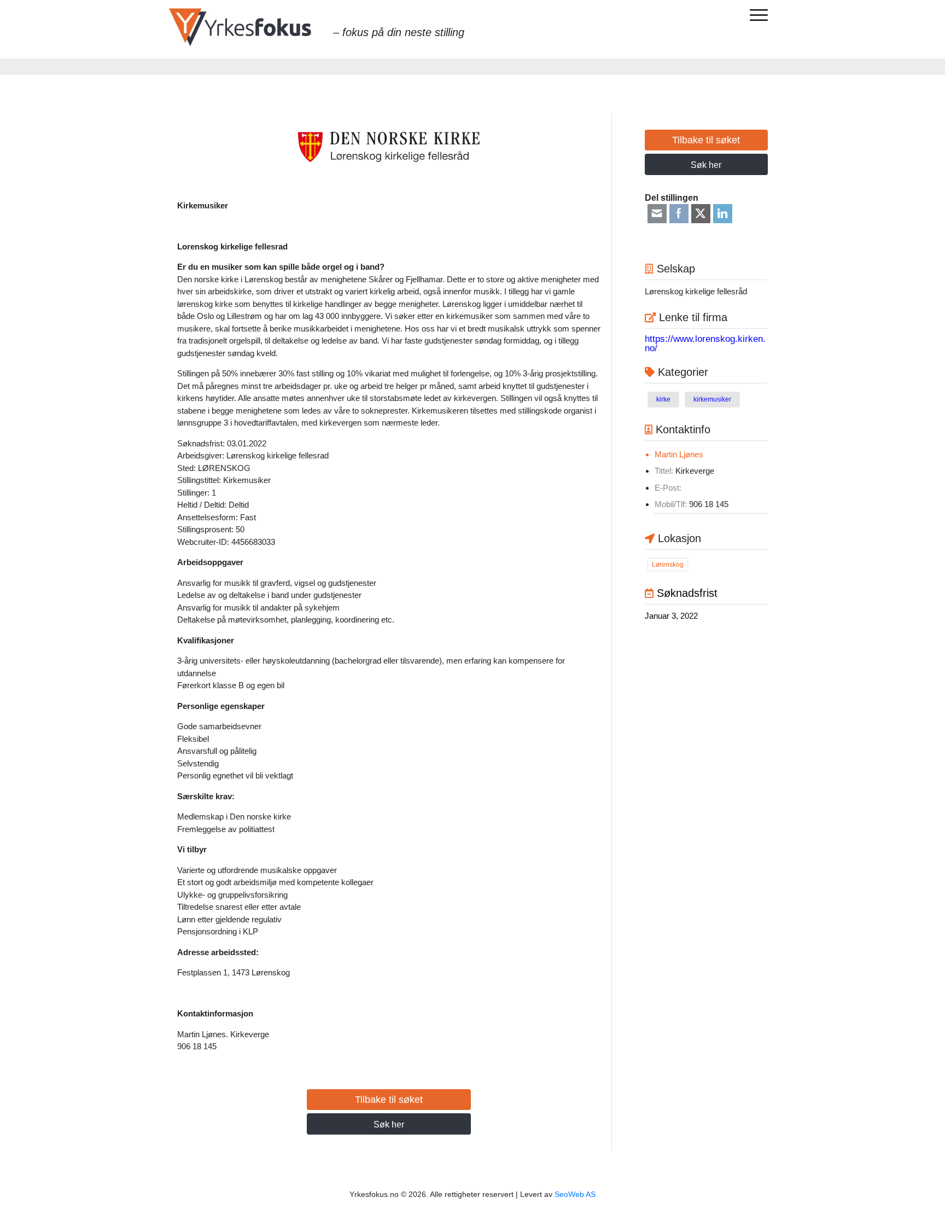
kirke (663, 399)
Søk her (389, 1124)
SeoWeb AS (575, 1194)
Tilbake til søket (389, 1099)
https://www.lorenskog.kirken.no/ (705, 343)
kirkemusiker (712, 399)
